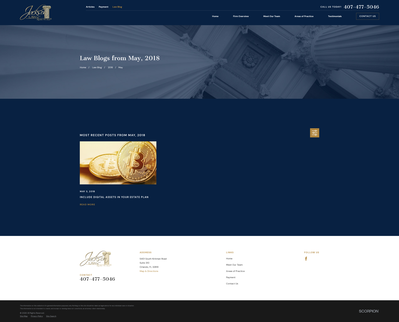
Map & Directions (149, 271)
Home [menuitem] (215, 16)
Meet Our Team (234, 264)
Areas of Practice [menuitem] (304, 16)
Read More (87, 204)
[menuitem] (24, 316)
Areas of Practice (235, 271)
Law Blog (117, 6)
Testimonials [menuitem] (335, 16)
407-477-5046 (361, 7)
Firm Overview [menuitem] (241, 16)
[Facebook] (306, 259)
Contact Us (367, 16)
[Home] (36, 12)
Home (229, 258)
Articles (90, 6)
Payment (103, 6)
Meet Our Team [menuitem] (271, 16)
